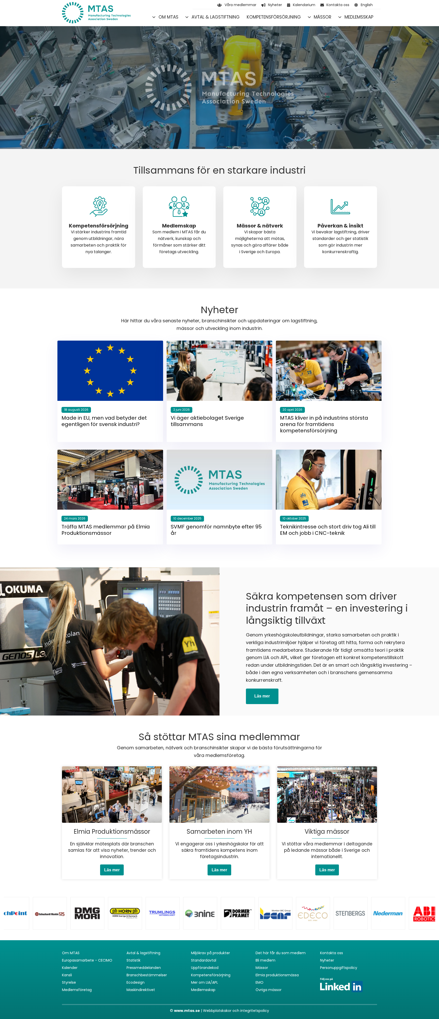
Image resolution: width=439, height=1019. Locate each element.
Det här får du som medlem (281, 952)
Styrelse (69, 982)
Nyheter (275, 4)
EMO (259, 982)
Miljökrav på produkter (210, 952)
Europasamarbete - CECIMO (87, 960)
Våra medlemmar (240, 4)
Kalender (69, 967)
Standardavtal (203, 960)
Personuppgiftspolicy (338, 967)
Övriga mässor (268, 989)
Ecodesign (136, 982)
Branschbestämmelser (147, 975)
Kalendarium (304, 4)
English (367, 4)
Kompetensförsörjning (274, 17)
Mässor (322, 17)
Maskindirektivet (141, 989)
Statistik (133, 960)
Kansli (67, 975)
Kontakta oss (337, 4)
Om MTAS (168, 17)
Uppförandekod (204, 967)
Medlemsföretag (77, 989)
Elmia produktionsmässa (277, 975)
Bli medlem (265, 960)
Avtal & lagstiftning (216, 17)
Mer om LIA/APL (204, 982)
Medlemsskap (358, 17)
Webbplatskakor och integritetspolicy (236, 1010)
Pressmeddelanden (144, 967)
